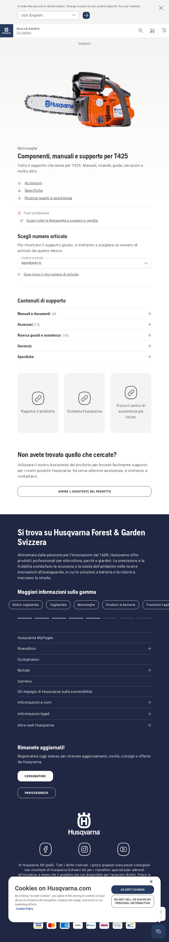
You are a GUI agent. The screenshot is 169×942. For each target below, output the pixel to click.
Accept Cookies (133, 889)
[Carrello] (152, 30)
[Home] (6, 30)
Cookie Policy (24, 908)
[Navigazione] (163, 30)
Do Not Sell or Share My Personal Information (132, 901)
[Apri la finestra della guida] (158, 931)
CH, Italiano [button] (24, 32)
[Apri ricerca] (141, 30)
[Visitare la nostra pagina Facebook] (45, 849)
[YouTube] (123, 849)
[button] (25, 618)
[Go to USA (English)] (86, 15)
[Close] (151, 881)
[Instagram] (84, 849)
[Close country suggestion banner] (161, 7)
